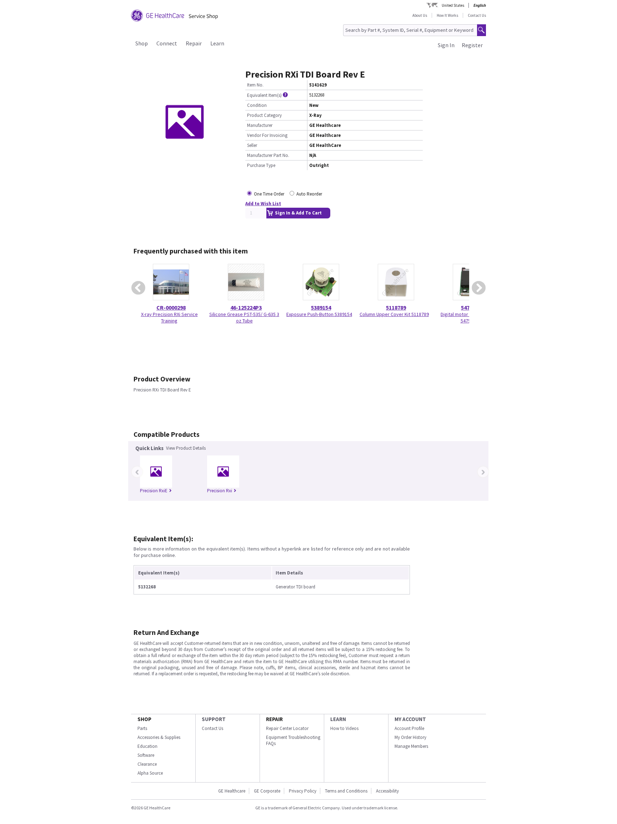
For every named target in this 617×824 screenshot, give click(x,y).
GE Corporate (267, 791)
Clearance (147, 764)
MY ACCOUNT (410, 719)
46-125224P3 (246, 307)
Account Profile (409, 728)
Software (145, 755)
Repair (194, 43)
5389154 (321, 307)
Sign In (446, 45)
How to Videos (344, 728)
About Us (419, 15)
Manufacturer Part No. (268, 155)
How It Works (447, 15)
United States (453, 5)
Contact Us (477, 15)
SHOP (144, 719)
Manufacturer (259, 125)
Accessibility (387, 791)
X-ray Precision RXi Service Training (169, 317)
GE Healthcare (231, 791)
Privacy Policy (302, 791)
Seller (252, 145)
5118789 (396, 307)
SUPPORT (214, 719)
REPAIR (274, 719)
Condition (257, 105)
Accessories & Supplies (158, 737)
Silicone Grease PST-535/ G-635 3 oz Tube (244, 317)
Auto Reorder (309, 194)
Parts (142, 728)
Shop (141, 43)
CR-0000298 (171, 307)
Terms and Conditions (346, 791)
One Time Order (269, 194)
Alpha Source (150, 773)
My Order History (410, 737)
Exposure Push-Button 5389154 (319, 314)
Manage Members (411, 746)
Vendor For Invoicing (267, 135)
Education (147, 746)
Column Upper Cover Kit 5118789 (394, 314)
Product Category (264, 115)
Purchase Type (261, 165)
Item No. (255, 85)
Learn (217, 43)
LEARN (338, 719)
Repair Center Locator (287, 728)
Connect (166, 43)
